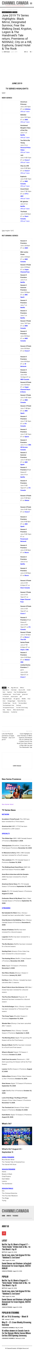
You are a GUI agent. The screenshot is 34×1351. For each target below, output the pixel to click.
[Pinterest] (12, 56)
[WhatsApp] (17, 56)
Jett (21, 696)
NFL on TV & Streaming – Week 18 (15, 1316)
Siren (4, 701)
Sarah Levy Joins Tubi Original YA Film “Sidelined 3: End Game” (16, 1256)
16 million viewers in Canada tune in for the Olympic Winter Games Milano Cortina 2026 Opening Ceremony (16, 1333)
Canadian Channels (12, 9)
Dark (4, 692)
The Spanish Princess (8, 707)
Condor (29, 690)
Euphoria (9, 692)
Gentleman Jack (7, 694)
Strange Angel (11, 701)
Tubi (3, 1260)
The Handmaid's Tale (8, 705)
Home (3, 9)
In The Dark (6, 696)
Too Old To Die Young (22, 707)
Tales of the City (21, 701)
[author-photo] (17, 763)
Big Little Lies (14, 687)
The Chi (14, 703)
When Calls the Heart (18, 709)
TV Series (15, 12)
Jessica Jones (14, 696)
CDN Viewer (7, 51)
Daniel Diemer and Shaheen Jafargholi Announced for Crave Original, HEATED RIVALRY (16, 1266)
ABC (3, 1319)
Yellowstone (6, 712)
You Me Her (14, 712)
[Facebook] (4, 56)
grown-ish (25, 694)
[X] (8, 56)
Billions (22, 687)
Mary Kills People (7, 698)
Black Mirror (6, 690)
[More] (21, 56)
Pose (29, 698)
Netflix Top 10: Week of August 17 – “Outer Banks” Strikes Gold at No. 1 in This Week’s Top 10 (16, 1247)
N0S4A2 (24, 698)
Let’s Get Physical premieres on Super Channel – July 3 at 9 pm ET (8, 736)
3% (8, 687)
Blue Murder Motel (7, 804)
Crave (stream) (7, 1271)
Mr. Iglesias (17, 698)
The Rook (18, 705)
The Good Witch (22, 703)
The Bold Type (6, 703)
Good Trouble (16, 694)
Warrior (9, 709)
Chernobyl (13, 690)
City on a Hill (22, 690)
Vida (4, 709)
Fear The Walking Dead (20, 692)
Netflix (4, 1252)
